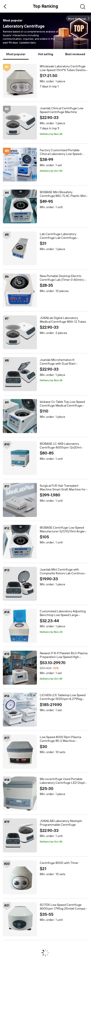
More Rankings (77, 18)
